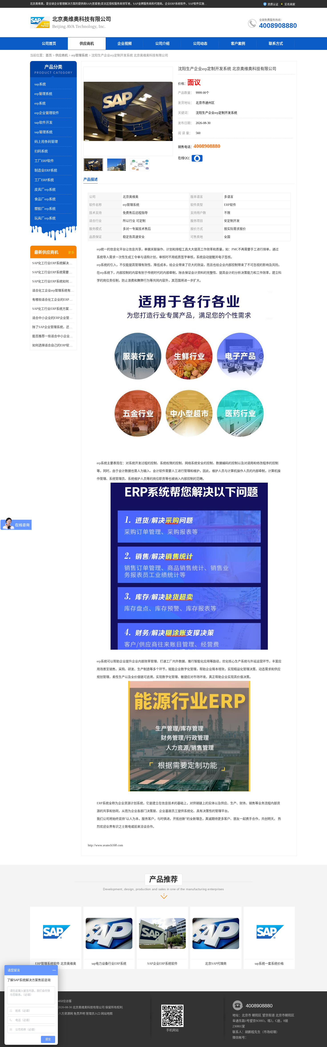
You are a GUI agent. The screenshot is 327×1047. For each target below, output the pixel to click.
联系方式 (276, 43)
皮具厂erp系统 (45, 189)
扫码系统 (41, 151)
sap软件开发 (43, 122)
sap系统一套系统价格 (215, 963)
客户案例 (238, 43)
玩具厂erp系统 (45, 218)
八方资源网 (66, 1013)
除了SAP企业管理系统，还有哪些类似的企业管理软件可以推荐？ (53, 327)
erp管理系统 (79, 55)
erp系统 (40, 103)
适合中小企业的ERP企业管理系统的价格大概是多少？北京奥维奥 (53, 318)
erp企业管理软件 (46, 113)
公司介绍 (162, 43)
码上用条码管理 (46, 141)
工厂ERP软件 (44, 161)
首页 (49, 55)
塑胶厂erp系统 (45, 208)
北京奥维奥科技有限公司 (89, 1007)
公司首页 (49, 43)
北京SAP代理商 (162, 963)
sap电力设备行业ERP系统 (55, 963)
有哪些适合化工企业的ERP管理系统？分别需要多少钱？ (53, 299)
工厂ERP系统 (44, 180)
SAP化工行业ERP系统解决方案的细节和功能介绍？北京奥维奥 (53, 263)
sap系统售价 (269, 963)
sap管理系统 (43, 132)
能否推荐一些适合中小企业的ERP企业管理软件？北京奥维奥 (53, 336)
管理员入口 (93, 1013)
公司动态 (200, 43)
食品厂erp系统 (45, 199)
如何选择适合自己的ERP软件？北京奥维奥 (53, 345)
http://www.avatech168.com (105, 845)
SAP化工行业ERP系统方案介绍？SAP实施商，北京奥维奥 (53, 308)
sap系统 (40, 84)
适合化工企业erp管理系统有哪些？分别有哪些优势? (53, 290)
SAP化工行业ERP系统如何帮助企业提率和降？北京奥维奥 (53, 281)
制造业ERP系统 (45, 170)
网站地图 (107, 1013)
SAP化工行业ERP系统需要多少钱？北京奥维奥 (53, 272)
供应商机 (87, 43)
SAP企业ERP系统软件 (109, 963)
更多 (71, 252)
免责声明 (79, 1013)
